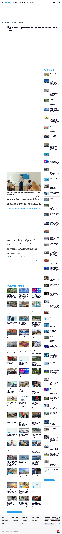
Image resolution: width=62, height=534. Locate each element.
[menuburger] (3, 2)
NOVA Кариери (34, 520)
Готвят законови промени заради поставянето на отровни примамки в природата (11, 296)
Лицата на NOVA (15, 520)
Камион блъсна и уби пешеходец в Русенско (24, 336)
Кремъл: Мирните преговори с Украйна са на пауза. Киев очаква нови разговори (54, 129)
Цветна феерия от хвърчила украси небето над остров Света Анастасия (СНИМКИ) (23, 296)
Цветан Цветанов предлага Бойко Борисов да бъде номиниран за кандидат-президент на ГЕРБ (36, 477)
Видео (3, 523)
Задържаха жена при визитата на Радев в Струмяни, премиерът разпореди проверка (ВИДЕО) (36, 391)
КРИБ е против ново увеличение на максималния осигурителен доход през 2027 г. (23, 404)
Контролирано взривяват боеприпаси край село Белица (12, 504)
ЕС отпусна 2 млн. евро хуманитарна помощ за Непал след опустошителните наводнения (54, 347)
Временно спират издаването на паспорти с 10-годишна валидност (23, 349)
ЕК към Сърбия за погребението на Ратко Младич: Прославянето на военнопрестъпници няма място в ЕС (54, 119)
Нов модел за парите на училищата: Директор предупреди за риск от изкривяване (12, 390)
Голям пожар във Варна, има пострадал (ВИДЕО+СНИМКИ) (23, 309)
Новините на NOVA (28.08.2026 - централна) (54, 179)
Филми (23, 523)
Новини (15, 2)
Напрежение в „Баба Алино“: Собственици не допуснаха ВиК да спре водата (36, 376)
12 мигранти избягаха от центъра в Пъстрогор (12, 336)
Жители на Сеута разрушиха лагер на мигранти (54, 74)
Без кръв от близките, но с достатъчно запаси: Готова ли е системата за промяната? (12, 476)
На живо (32, 2)
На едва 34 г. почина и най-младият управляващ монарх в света (54, 279)
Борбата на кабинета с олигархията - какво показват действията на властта (24, 476)
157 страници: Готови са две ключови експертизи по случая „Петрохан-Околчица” (55, 406)
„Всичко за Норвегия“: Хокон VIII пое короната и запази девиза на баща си (54, 447)
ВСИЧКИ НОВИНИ (49, 480)
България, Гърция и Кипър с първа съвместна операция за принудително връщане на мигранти (54, 92)
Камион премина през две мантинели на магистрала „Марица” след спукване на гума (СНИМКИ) (12, 463)
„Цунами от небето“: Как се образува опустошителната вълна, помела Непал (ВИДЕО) (54, 216)
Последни (4, 518)
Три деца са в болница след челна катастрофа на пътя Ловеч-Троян (36, 436)
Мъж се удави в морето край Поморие (24, 462)
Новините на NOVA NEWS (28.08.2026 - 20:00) (54, 155)
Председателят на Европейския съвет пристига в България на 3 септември (54, 286)
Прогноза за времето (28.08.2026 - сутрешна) (36, 490)
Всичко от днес (5, 520)
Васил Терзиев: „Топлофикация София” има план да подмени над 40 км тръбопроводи (12, 449)
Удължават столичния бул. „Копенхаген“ (22, 323)
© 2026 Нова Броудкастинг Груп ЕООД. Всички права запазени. (10, 531)
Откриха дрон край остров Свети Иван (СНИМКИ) (23, 447)
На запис (26, 2)
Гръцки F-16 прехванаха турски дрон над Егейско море (54, 364)
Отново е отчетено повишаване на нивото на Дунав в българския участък (36, 463)
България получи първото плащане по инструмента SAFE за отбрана (24, 390)
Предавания (24, 520)
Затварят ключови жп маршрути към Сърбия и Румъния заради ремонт (36, 337)
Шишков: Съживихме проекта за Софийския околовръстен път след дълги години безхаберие (36, 422)
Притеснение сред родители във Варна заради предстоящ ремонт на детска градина (23, 491)
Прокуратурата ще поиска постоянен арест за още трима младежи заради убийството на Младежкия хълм (36, 505)
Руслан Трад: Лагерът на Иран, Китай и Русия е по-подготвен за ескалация (54, 463)
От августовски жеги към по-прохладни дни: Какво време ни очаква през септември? (12, 491)
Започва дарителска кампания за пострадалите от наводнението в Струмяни (36, 324)
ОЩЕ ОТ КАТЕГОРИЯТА (14, 511)
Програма (20, 2)
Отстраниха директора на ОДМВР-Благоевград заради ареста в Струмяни (36, 296)
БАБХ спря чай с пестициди (10, 363)
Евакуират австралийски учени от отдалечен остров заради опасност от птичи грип (54, 83)
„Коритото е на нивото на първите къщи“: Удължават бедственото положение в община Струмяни (11, 310)
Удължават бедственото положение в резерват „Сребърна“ (36, 364)
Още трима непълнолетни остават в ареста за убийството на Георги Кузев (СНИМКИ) (12, 376)
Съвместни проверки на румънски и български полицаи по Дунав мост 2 (24, 436)
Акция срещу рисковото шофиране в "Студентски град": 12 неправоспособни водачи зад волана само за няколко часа (36, 350)
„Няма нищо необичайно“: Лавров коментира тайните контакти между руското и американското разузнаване (24, 422)
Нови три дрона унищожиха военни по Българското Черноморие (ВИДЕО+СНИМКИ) (12, 350)
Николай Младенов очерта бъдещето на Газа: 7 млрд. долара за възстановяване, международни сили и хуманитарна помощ (55, 270)
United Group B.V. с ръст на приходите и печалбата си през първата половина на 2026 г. (54, 224)
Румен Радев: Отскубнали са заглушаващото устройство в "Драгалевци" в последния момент (36, 449)
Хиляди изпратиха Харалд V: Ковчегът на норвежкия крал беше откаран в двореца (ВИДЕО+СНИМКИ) (54, 147)
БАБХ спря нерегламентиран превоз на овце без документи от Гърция (12, 421)
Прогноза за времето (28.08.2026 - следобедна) (24, 363)
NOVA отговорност (35, 518)
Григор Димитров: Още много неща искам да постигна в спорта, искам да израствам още (54, 137)
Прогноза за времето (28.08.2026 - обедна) (12, 435)
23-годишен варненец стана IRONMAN (12, 323)
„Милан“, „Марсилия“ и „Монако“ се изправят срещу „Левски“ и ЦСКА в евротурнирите (55, 372)
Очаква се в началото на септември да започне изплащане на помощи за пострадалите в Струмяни (24, 505)
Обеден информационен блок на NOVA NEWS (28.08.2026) (54, 423)
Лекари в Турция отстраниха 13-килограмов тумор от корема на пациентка (54, 356)
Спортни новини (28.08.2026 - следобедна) (53, 325)
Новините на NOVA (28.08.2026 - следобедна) (54, 331)
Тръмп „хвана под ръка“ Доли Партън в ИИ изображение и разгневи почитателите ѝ (54, 294)
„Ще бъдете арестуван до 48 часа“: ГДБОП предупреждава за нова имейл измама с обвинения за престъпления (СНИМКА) (36, 406)
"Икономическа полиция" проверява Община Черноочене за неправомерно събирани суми (23, 376)
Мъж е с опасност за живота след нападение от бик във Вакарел (12, 404)
